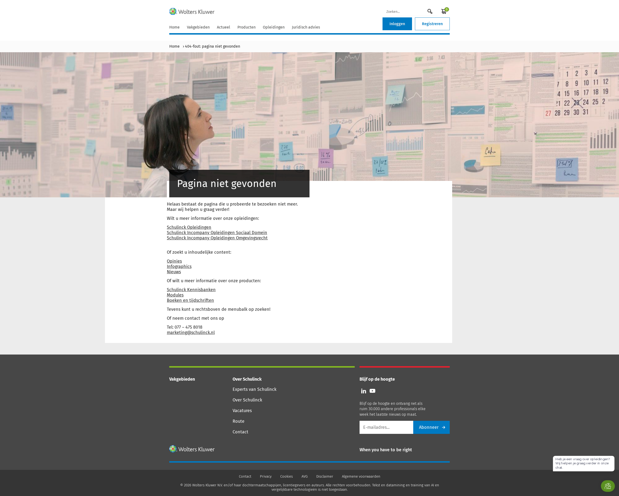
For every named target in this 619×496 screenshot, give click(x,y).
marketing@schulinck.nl (191, 332)
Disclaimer (324, 476)
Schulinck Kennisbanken (191, 289)
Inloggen (397, 24)
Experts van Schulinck (254, 389)
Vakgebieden (198, 27)
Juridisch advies (306, 27)
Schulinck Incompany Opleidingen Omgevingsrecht (217, 238)
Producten (246, 27)
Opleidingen (274, 27)
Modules (175, 295)
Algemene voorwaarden (361, 476)
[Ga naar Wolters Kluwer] (192, 448)
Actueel (223, 27)
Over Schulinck (247, 400)
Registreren (432, 24)
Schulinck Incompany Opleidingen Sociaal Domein (217, 232)
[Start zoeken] (430, 11)
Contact (240, 432)
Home (174, 27)
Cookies (286, 476)
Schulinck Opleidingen (189, 227)
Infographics (179, 266)
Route (238, 421)
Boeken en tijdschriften (190, 300)
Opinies (174, 261)
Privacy (266, 476)
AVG (305, 476)
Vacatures (242, 410)
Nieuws (174, 271)
